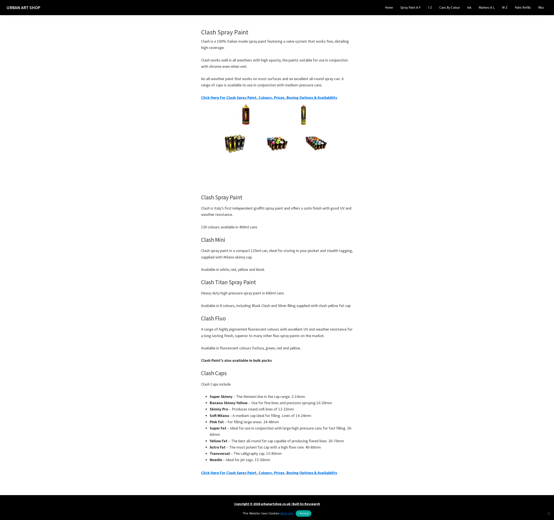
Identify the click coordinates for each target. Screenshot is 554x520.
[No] (548, 513)
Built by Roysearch (306, 504)
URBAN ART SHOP (23, 7)
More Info (286, 513)
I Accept (303, 513)
